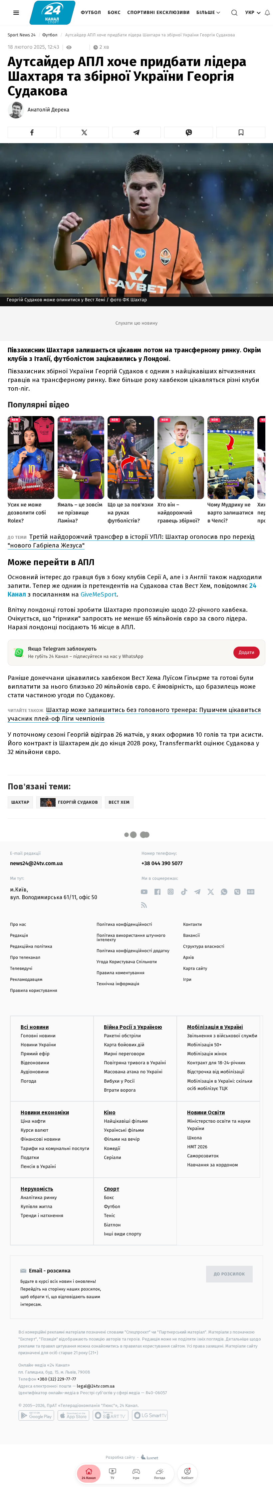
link (144, 891)
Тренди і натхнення (42, 1215)
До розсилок (229, 1274)
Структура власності (203, 947)
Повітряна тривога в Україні (135, 1063)
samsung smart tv (150, 1415)
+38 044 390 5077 (161, 863)
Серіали (112, 1157)
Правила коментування (120, 973)
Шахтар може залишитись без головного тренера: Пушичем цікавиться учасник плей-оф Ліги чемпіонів (134, 714)
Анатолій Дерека (48, 110)
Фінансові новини (41, 1139)
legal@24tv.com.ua (96, 1386)
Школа (194, 1138)
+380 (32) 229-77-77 (56, 1379)
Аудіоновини (35, 1072)
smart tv (111, 1415)
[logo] (52, 12)
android (36, 1415)
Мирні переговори (124, 1054)
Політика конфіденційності (124, 924)
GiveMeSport (99, 594)
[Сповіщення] (267, 12)
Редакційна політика (31, 947)
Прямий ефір (35, 1054)
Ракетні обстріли (122, 1036)
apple (73, 1415)
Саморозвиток (203, 1156)
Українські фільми (124, 1130)
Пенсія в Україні (38, 1166)
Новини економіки (45, 1112)
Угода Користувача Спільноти (127, 962)
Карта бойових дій (124, 1045)
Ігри (187, 980)
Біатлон (112, 1225)
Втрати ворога (120, 1090)
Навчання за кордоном (212, 1165)
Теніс (109, 1215)
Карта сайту (195, 969)
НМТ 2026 (197, 1147)
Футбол (91, 12)
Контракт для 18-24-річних (216, 1063)
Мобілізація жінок (207, 1054)
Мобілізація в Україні (215, 1027)
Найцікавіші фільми (126, 1121)
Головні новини (38, 1036)
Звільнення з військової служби (222, 1036)
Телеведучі (21, 969)
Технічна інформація (118, 984)
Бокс (114, 12)
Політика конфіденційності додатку (133, 951)
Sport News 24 (22, 35)
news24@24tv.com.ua (36, 863)
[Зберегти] (241, 132)
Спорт (111, 1189)
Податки (30, 1157)
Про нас (18, 924)
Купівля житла (36, 1206)
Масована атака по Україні (133, 1072)
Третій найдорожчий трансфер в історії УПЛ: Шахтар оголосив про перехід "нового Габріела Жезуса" (131, 541)
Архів (188, 958)
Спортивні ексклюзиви (159, 12)
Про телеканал (25, 958)
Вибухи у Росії (119, 1081)
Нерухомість (37, 1189)
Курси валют (34, 1130)
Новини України (38, 1045)
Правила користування (33, 991)
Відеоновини (35, 1063)
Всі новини (35, 1027)
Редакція (19, 936)
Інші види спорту (122, 1234)
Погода (28, 1081)
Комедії (112, 1148)
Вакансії (191, 936)
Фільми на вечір (121, 1139)
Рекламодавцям (26, 980)
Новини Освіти (206, 1112)
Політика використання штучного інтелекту (131, 938)
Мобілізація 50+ (204, 1045)
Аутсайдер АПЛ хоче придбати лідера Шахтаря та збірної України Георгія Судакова (150, 35)
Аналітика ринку (39, 1197)
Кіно (110, 1112)
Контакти (192, 924)
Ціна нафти (33, 1121)
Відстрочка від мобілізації (215, 1072)
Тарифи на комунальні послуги (55, 1148)
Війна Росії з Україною (133, 1027)
